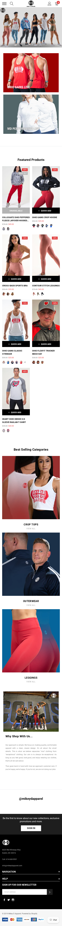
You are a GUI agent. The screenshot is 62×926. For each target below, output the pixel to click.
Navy (16, 362)
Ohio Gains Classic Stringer (12, 352)
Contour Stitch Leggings (46, 285)
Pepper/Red (8, 228)
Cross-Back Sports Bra (15, 285)
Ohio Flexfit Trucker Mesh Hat (43, 352)
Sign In (31, 828)
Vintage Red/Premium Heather (8, 430)
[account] (49, 3)
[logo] (31, 3)
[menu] (4, 3)
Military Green (42, 225)
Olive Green (12, 294)
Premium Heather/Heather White (3, 430)
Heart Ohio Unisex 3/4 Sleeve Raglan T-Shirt (14, 420)
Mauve (3, 294)
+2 (25, 362)
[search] (12, 3)
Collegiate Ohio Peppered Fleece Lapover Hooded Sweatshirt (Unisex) (16, 219)
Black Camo (33, 225)
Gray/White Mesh (33, 362)
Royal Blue (8, 362)
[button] (50, 892)
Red (21, 362)
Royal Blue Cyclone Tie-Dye (46, 225)
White (3, 362)
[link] (31, 27)
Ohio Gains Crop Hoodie (44, 217)
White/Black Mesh (42, 362)
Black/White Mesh (38, 362)
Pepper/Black (3, 228)
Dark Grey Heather (51, 225)
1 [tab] (29, 44)
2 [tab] (32, 44)
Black (8, 294)
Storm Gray (38, 225)
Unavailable (16, 211)
